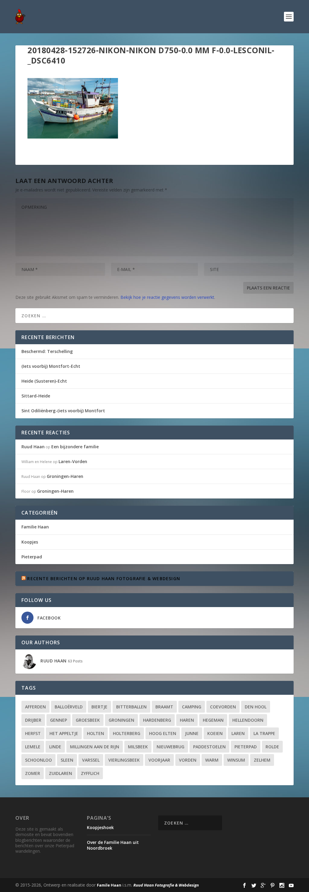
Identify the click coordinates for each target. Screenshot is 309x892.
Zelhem (262, 760)
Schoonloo (38, 760)
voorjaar (159, 760)
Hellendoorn (247, 720)
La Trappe (264, 733)
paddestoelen (209, 747)
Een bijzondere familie (75, 446)
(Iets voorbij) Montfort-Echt (50, 366)
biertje (99, 707)
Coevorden (223, 707)
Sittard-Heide (35, 396)
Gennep (58, 720)
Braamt (164, 707)
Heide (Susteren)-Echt (44, 381)
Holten (95, 733)
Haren (187, 720)
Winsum (236, 760)
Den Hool (255, 707)
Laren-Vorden (73, 461)
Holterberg (126, 733)
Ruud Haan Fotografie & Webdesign (166, 885)
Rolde (272, 747)
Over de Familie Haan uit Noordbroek (113, 845)
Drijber (33, 720)
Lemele (32, 747)
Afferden (35, 707)
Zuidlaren (60, 773)
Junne (192, 733)
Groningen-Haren (65, 476)
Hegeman (213, 720)
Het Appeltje (63, 733)
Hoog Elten (162, 733)
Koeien (215, 733)
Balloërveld (69, 707)
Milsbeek (138, 747)
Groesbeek (88, 720)
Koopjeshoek (100, 827)
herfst (33, 733)
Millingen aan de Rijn (94, 747)
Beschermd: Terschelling (47, 351)
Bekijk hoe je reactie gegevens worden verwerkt (167, 297)
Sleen (67, 760)
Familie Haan (35, 527)
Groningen (121, 720)
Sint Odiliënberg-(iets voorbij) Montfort (63, 410)
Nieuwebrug (170, 747)
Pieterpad (31, 557)
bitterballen (131, 707)
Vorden (187, 760)
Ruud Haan (33, 446)
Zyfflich (90, 773)
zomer (32, 773)
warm (211, 760)
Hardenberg (157, 720)
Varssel (91, 760)
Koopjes (29, 542)
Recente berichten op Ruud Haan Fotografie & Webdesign (103, 578)
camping (191, 707)
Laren (238, 733)
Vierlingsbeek (124, 760)
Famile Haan (109, 885)
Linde (55, 747)
